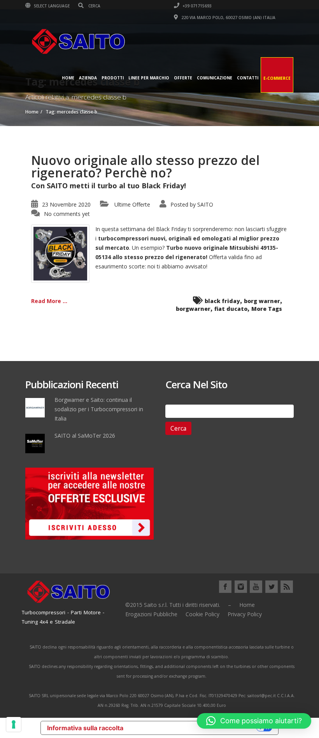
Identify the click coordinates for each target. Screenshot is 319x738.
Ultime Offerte (132, 204)
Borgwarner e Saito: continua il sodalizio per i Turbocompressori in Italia (98, 409)
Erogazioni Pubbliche (151, 614)
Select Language (51, 6)
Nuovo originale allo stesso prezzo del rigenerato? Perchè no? (145, 166)
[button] (254, 721)
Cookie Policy (202, 614)
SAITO (205, 204)
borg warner (262, 301)
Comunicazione (214, 78)
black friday (222, 301)
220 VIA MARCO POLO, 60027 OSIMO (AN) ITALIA (227, 17)
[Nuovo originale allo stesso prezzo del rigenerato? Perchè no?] (60, 253)
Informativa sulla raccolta (85, 728)
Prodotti (113, 78)
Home (68, 78)
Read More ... (49, 301)
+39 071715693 (196, 6)
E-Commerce (277, 78)
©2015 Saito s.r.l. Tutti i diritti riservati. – (178, 604)
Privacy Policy (245, 614)
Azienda (88, 78)
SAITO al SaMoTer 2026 (84, 435)
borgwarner (193, 308)
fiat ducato (230, 308)
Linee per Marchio (148, 78)
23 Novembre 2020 (66, 204)
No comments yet (67, 213)
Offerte (183, 78)
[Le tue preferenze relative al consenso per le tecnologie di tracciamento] (13, 724)
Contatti (247, 78)
